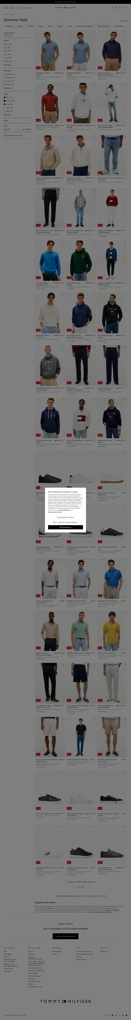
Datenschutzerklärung (55, 512)
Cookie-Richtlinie (64, 510)
